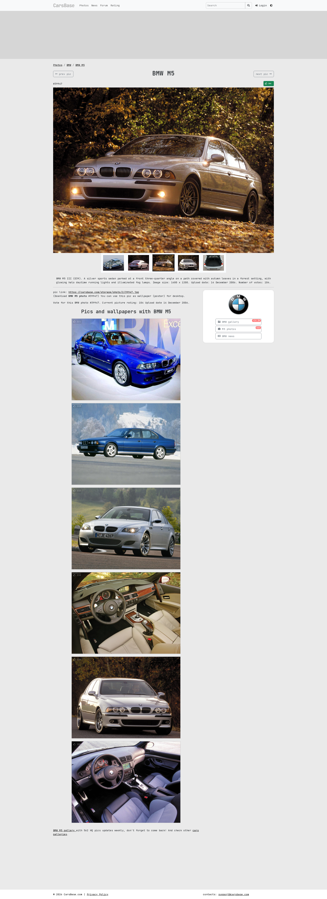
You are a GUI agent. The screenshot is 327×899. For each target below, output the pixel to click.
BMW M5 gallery (64, 830)
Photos (84, 5)
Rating (115, 5)
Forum (104, 5)
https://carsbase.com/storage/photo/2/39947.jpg (103, 292)
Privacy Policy (97, 894)
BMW (69, 65)
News (94, 5)
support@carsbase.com (233, 894)
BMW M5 (80, 65)
